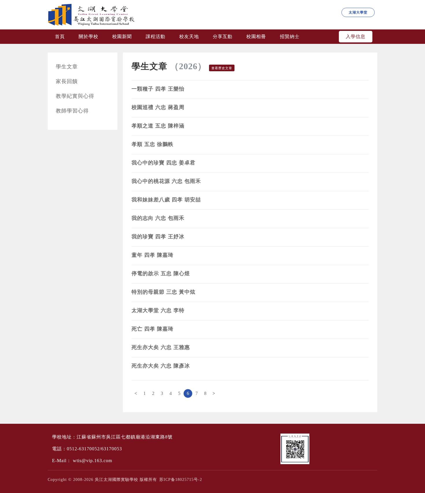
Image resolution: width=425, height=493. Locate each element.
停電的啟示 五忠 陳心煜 (161, 273)
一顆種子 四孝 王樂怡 (158, 89)
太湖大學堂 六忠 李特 (158, 310)
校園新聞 (122, 36)
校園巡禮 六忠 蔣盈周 (158, 107)
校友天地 (189, 36)
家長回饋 (67, 81)
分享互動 (222, 36)
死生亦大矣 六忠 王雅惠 (161, 347)
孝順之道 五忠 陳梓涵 (158, 126)
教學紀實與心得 (75, 96)
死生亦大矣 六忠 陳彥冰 (161, 366)
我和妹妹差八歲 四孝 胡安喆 (166, 200)
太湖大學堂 (358, 12)
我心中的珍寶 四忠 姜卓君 (163, 163)
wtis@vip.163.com (92, 460)
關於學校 (88, 36)
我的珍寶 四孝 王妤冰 (158, 236)
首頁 (60, 36)
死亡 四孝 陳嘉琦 (152, 329)
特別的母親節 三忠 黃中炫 (163, 292)
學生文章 (67, 67)
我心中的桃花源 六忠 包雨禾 (166, 181)
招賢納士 (290, 36)
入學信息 (355, 36)
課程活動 (155, 36)
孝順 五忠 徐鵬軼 (152, 144)
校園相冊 (256, 36)
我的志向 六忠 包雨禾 (158, 218)
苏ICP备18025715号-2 (180, 479)
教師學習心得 (72, 111)
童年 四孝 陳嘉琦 (152, 255)
